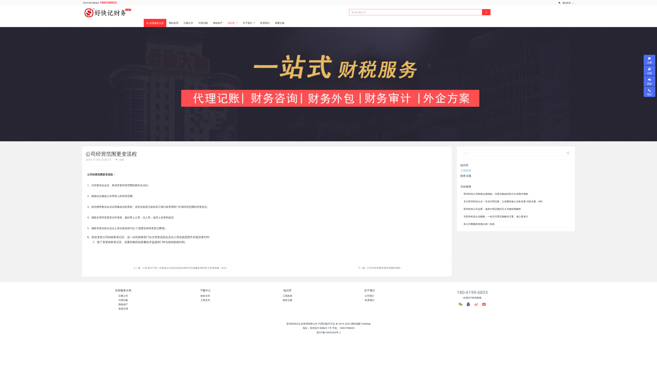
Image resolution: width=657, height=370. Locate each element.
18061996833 (108, 2)
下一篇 (379, 267)
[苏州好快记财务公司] (107, 12)
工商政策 (465, 170)
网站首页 (173, 22)
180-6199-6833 (472, 292)
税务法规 (465, 176)
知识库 (464, 165)
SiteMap (366, 323)
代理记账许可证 (326, 323)
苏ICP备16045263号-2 (329, 332)
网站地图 (356, 323)
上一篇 (181, 267)
